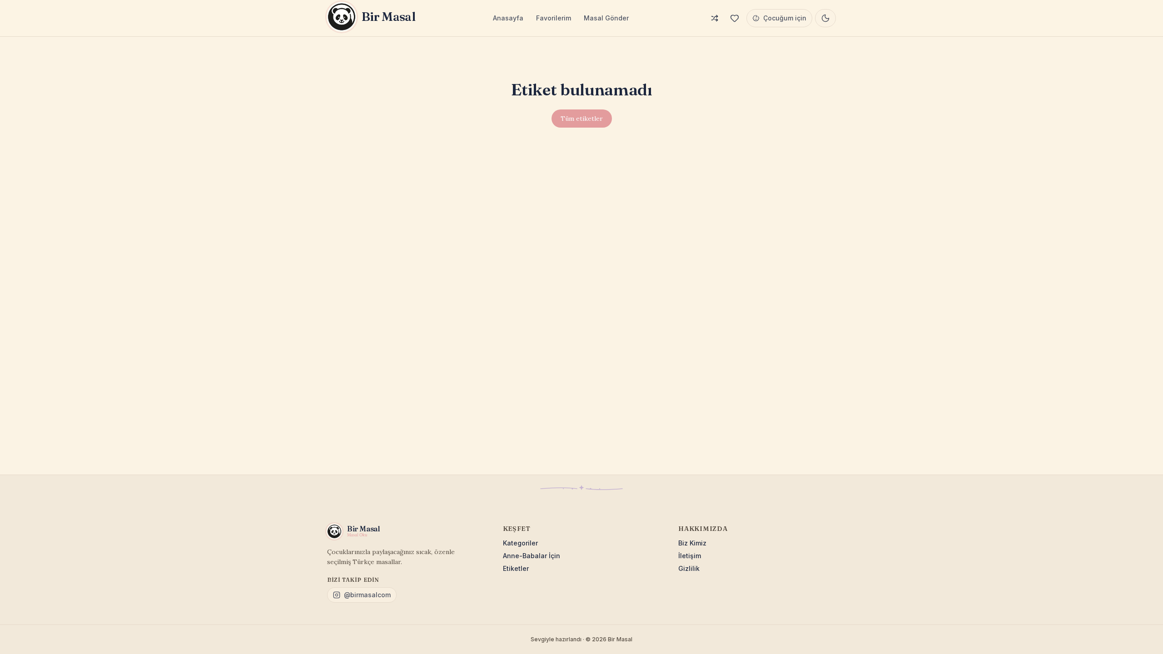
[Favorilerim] (735, 18)
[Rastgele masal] (714, 18)
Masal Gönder (606, 18)
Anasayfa (508, 18)
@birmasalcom (367, 595)
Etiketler (516, 568)
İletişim (689, 556)
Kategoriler (520, 543)
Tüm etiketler (582, 118)
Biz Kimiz (692, 543)
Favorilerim (553, 18)
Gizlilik (689, 568)
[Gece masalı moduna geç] (825, 18)
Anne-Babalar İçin (531, 556)
